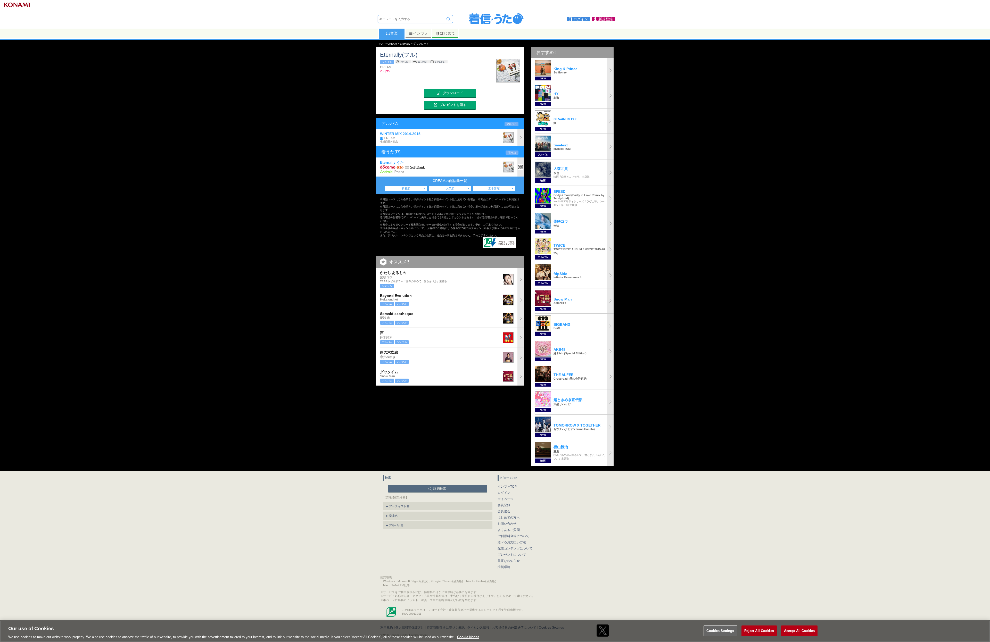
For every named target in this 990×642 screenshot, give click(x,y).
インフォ (420, 33)
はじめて (447, 33)
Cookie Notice (468, 637)
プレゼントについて (512, 554)
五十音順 (494, 188)
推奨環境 (504, 567)
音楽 (394, 33)
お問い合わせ (507, 524)
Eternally (405, 43)
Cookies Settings (720, 630)
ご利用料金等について (513, 536)
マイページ (506, 499)
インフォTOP (507, 486)
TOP (381, 43)
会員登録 (504, 505)
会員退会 (504, 511)
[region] (495, 631)
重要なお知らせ (509, 561)
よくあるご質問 (509, 530)
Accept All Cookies (799, 630)
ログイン (504, 493)
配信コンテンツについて (515, 548)
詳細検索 (439, 488)
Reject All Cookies (759, 630)
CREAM (392, 43)
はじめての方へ (509, 517)
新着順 (406, 188)
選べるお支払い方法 (512, 542)
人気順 (450, 188)
